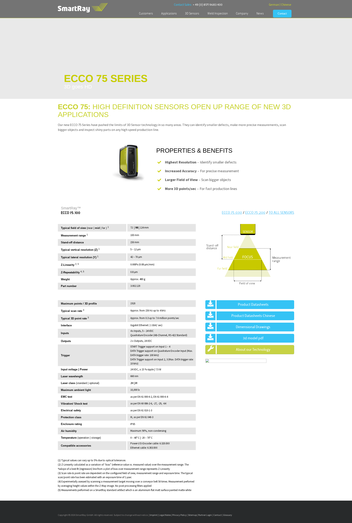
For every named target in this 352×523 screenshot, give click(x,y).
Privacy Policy (179, 514)
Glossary (227, 514)
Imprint (153, 514)
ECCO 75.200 (255, 212)
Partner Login (205, 514)
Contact (217, 514)
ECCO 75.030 (232, 212)
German (274, 5)
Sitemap (192, 514)
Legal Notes (165, 514)
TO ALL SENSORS (281, 212)
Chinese (286, 5)
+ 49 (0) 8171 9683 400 (207, 5)
